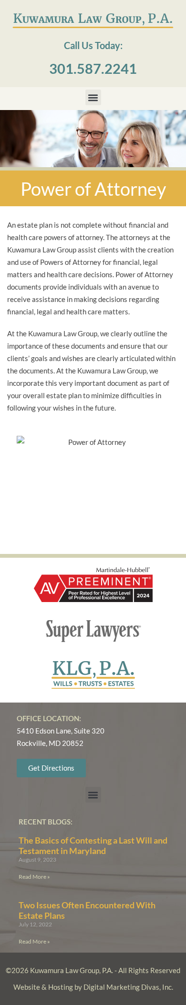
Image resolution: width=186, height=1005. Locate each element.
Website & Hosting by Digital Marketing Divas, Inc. (93, 987)
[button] (93, 97)
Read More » (34, 876)
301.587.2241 (93, 68)
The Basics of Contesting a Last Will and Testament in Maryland (93, 845)
